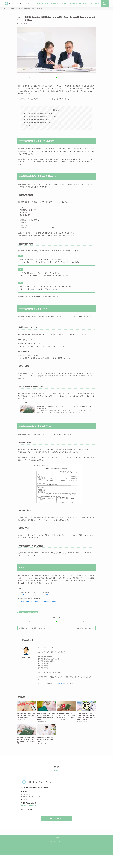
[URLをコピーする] (83, 77)
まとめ (28, 125)
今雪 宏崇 (26, 657)
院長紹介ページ (58, 684)
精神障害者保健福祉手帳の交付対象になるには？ (43, 116)
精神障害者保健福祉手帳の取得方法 (38, 122)
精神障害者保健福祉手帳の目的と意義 (39, 113)
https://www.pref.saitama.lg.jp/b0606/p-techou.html (37, 601)
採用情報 (56, 838)
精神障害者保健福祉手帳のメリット (38, 119)
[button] (30, 77)
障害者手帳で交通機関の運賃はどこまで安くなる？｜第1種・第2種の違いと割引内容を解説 (64, 407)
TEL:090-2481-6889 (28, 805)
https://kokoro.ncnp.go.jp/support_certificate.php (36, 595)
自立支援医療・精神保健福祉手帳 (29, 612)
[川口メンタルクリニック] (16, 3)
